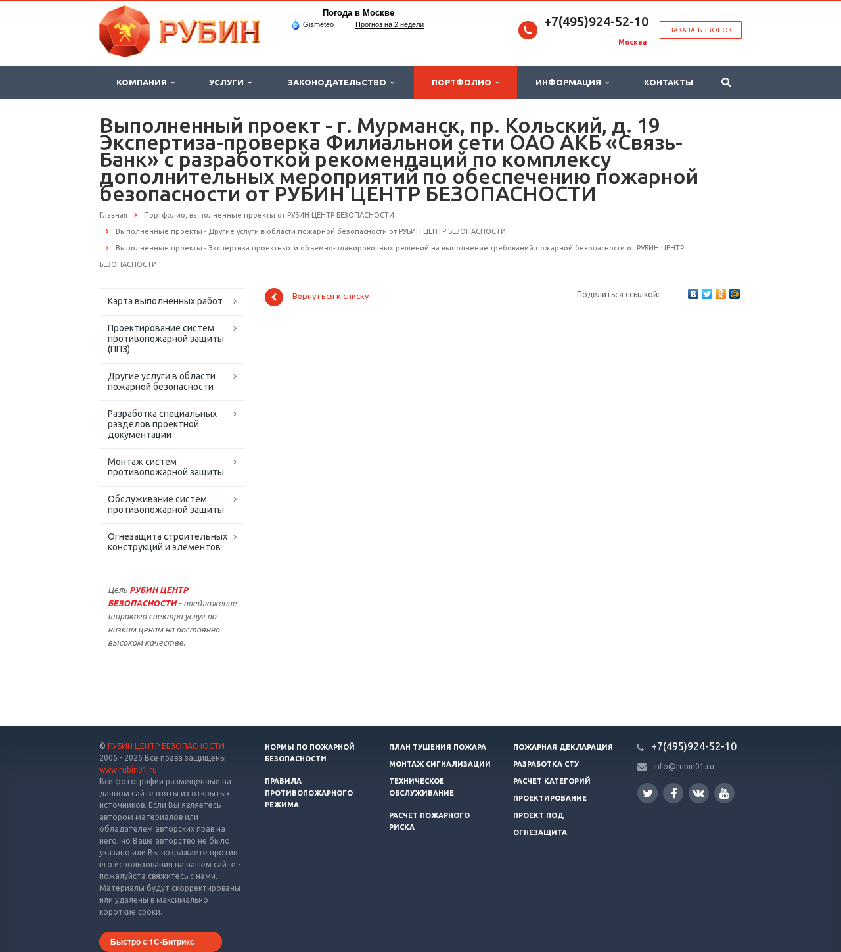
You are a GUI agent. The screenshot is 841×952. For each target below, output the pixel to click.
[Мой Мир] (734, 294)
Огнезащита (540, 832)
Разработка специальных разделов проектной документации (162, 424)
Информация (570, 82)
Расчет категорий (552, 781)
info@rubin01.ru (683, 766)
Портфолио (463, 82)
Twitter (647, 793)
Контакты (668, 82)
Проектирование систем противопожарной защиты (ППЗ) (166, 338)
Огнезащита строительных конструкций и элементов (167, 541)
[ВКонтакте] (693, 294)
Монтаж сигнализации (440, 764)
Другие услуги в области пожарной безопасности (162, 381)
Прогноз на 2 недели (389, 24)
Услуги (228, 82)
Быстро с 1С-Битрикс (152, 941)
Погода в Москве (358, 13)
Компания (143, 82)
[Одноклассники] (721, 294)
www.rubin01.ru (128, 769)
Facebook (673, 793)
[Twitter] (707, 294)
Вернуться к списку (330, 296)
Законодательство (339, 82)
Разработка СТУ (546, 764)
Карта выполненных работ (165, 301)
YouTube (724, 793)
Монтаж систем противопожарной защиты (166, 466)
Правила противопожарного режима (309, 793)
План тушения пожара (437, 747)
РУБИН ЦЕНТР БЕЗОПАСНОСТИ (166, 746)
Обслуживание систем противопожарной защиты (166, 504)
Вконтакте (699, 793)
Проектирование (550, 798)
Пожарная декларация (563, 747)
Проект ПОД (538, 815)
